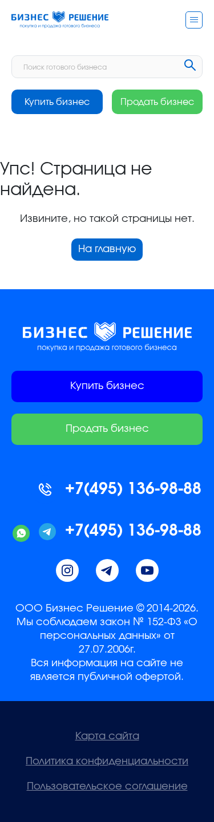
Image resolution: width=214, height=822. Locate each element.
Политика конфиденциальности (107, 761)
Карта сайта (107, 736)
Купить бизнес (57, 102)
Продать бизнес (157, 102)
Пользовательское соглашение (107, 786)
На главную (107, 249)
